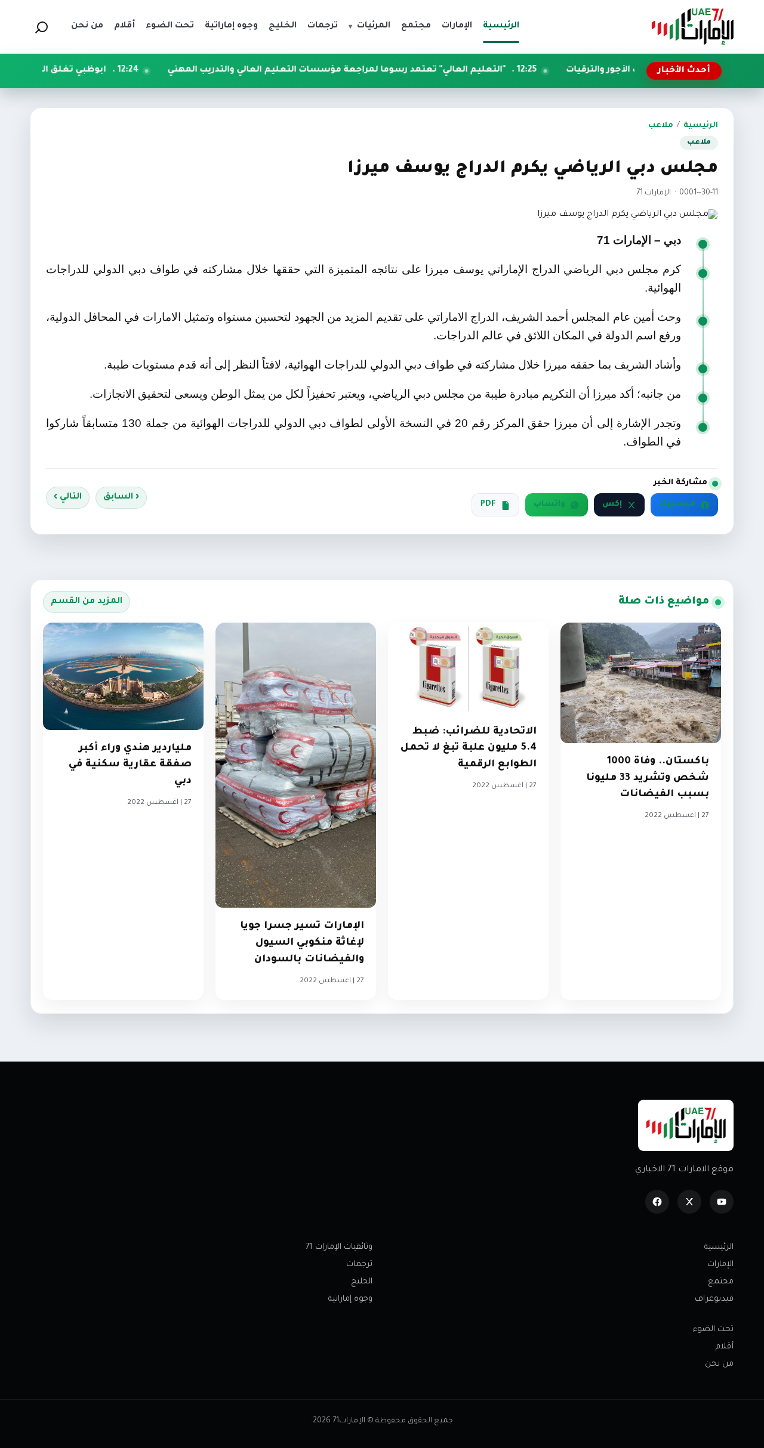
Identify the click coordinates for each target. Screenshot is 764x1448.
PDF (488, 504)
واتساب (549, 504)
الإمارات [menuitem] (457, 26)
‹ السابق (121, 497)
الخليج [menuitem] (283, 26)
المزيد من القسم (86, 602)
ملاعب (660, 126)
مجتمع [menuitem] (416, 26)
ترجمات (359, 1264)
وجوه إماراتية (350, 1299)
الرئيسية (700, 126)
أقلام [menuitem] (124, 26)
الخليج (361, 1281)
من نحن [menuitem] (87, 26)
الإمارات (720, 1264)
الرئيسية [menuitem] (501, 26)
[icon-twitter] (689, 1202)
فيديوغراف (714, 1299)
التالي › (68, 497)
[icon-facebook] (657, 1202)
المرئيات (369, 26)
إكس (612, 504)
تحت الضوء (713, 1329)
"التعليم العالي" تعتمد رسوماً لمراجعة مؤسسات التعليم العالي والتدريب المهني (392, 70)
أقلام (725, 1346)
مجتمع (721, 1281)
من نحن (719, 1364)
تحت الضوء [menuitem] (170, 26)
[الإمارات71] (692, 26)
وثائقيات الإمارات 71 (339, 1247)
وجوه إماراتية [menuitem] (231, 26)
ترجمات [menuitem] (322, 26)
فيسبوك (677, 504)
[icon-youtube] (722, 1202)
